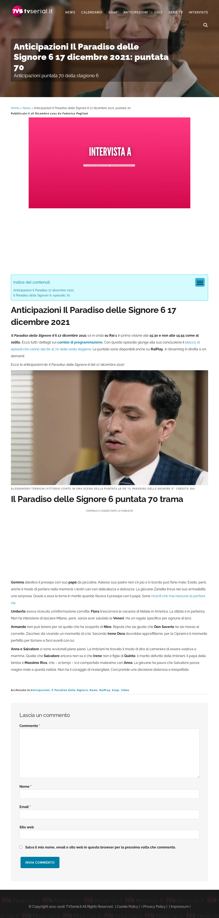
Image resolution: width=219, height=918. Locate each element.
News (27, 108)
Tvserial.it (32, 11)
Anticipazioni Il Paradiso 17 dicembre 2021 (43, 290)
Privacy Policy (154, 907)
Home (15, 108)
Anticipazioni (40, 690)
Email (25, 807)
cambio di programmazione (79, 342)
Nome (25, 787)
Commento (29, 726)
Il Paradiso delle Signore (70, 690)
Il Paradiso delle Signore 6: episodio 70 (41, 295)
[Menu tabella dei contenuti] (200, 282)
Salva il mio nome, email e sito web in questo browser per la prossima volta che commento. (100, 847)
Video (125, 690)
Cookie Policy (127, 907)
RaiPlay (104, 690)
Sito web (26, 827)
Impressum (180, 907)
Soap (115, 690)
